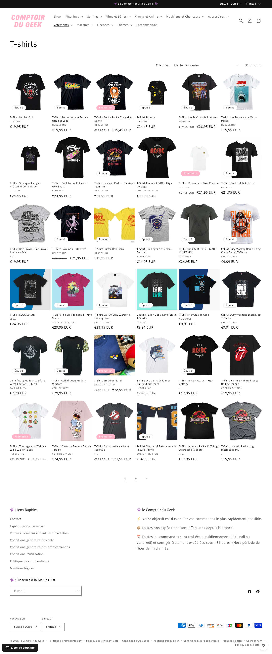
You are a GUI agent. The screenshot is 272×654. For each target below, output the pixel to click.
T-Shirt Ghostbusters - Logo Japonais (111, 448)
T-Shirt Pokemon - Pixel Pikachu (199, 183)
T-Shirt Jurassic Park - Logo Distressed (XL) (238, 448)
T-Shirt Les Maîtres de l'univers (198, 117)
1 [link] (125, 479)
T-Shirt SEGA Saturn (22, 314)
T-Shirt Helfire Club (22, 117)
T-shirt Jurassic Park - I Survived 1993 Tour (114, 184)
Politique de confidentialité (29, 561)
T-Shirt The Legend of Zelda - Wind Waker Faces (28, 448)
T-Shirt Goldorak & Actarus (237, 183)
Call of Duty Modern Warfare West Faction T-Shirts (27, 382)
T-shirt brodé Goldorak (108, 380)
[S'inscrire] (77, 591)
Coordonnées (254, 640)
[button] (73, 16)
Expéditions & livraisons (27, 526)
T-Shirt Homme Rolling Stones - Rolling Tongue (240, 382)
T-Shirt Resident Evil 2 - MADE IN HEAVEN (197, 250)
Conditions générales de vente (32, 540)
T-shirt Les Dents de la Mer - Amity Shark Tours (154, 382)
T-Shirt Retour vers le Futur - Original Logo (70, 119)
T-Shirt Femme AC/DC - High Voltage (154, 184)
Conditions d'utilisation (27, 554)
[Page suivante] (146, 479)
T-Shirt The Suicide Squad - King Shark (72, 316)
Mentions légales (22, 568)
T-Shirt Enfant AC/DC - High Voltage (196, 382)
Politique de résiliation (248, 644)
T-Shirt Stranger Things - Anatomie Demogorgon (25, 184)
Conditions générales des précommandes (40, 547)
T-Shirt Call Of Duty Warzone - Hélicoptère (113, 316)
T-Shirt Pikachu (146, 117)
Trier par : (163, 65)
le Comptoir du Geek (32, 640)
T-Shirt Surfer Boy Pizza (109, 249)
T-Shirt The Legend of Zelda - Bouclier (155, 250)
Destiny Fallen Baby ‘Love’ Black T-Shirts (156, 316)
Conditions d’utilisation (136, 640)
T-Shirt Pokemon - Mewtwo (69, 249)
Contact (15, 519)
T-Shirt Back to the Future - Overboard (69, 184)
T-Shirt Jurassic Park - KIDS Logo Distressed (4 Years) (199, 448)
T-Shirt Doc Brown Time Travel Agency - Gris (28, 250)
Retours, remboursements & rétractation (39, 533)
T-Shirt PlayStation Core (194, 314)
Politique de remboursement (65, 640)
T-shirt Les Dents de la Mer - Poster (239, 119)
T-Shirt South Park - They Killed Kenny (113, 119)
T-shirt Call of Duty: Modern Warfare (69, 382)
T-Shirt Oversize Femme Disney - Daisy (71, 448)
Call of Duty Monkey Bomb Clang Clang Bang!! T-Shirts (241, 250)
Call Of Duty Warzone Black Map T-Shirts (241, 316)
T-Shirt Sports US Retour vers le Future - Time (156, 448)
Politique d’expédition (166, 640)
